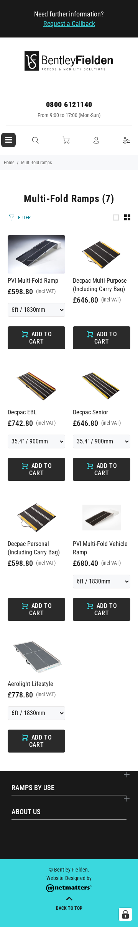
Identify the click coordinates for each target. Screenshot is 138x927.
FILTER (24, 217)
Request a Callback (69, 24)
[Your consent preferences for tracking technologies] (125, 914)
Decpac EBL (22, 412)
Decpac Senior (90, 412)
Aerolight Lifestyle (30, 684)
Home (9, 162)
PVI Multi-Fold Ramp (33, 280)
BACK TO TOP (69, 908)
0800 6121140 (69, 104)
